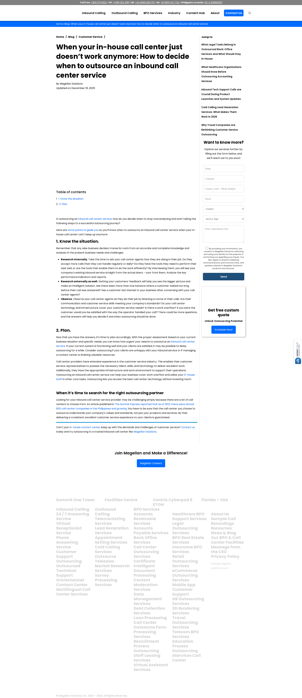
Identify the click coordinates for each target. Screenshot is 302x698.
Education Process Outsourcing (185, 646)
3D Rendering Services (185, 611)
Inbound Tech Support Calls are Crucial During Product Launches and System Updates (221, 94)
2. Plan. (63, 204)
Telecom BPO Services (185, 634)
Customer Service (90, 37)
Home (59, 23)
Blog (67, 23)
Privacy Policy (225, 556)
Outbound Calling (105, 512)
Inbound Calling (72, 509)
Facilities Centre (121, 500)
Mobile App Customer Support (183, 589)
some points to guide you (83, 230)
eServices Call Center (186, 658)
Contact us (188, 427)
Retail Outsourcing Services (185, 561)
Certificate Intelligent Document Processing (145, 568)
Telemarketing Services (110, 521)
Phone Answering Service (67, 542)
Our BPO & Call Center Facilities (227, 540)
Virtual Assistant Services (151, 667)
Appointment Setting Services (111, 540)
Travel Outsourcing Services (185, 622)
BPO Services (147, 509)
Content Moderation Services (146, 584)
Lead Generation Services (112, 530)
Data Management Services (148, 598)
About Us (220, 514)
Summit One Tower (75, 500)
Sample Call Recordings (223, 521)
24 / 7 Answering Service (72, 516)
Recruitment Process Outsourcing (146, 646)
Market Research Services (112, 568)
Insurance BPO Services (187, 549)
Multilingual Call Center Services (73, 592)
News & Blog (223, 533)
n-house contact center (85, 427)
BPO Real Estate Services (188, 540)
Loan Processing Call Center (150, 620)
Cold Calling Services (107, 549)
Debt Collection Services (149, 611)
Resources (221, 528)
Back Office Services (145, 540)
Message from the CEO (225, 549)
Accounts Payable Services (151, 530)
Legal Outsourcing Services (185, 528)
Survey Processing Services (106, 580)
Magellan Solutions (145, 431)
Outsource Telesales (105, 559)
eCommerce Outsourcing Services (185, 575)
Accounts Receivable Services (145, 518)
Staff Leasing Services (147, 658)
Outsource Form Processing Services (150, 631)
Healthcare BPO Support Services (189, 516)
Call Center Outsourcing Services (146, 551)
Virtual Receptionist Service (69, 528)
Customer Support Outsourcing (69, 556)
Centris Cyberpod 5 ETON (172, 502)
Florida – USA (214, 500)
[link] (68, 489)
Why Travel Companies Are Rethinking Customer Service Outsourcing (219, 129)
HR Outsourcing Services (188, 601)
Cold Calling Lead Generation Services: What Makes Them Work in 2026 (219, 112)
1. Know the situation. (71, 199)
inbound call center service (95, 219)
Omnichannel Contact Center (72, 582)
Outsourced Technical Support (68, 570)
